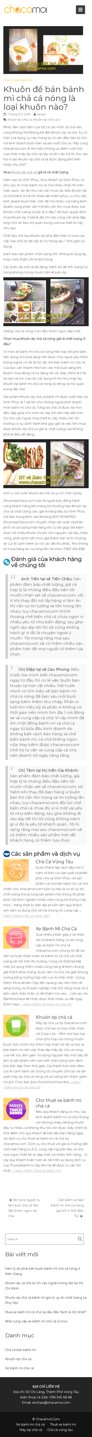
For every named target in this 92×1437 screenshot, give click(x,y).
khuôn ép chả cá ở (46, 119)
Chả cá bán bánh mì (17, 80)
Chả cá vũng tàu (60, 1430)
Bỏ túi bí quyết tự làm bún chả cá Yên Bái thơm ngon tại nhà (24, 1208)
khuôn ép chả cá (20, 119)
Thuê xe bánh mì (63, 1424)
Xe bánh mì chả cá (19, 1368)
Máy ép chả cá (30, 1430)
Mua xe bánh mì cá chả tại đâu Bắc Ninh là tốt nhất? (45, 1312)
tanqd (41, 114)
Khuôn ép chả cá (18, 1359)
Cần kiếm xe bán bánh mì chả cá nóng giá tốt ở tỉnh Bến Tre (67, 1208)
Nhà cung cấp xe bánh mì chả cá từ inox (36, 1321)
